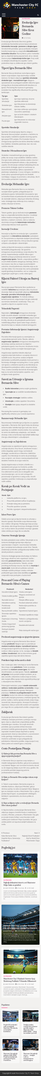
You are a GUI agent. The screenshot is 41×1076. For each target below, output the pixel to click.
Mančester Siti (15, 936)
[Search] (38, 15)
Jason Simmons (9, 888)
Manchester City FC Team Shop (27, 1073)
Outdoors (26, 18)
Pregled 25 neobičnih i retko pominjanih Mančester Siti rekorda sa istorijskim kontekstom (10, 1028)
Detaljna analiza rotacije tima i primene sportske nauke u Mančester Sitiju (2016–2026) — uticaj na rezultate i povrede (30, 1029)
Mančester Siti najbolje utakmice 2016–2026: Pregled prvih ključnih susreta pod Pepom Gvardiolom (10, 1057)
